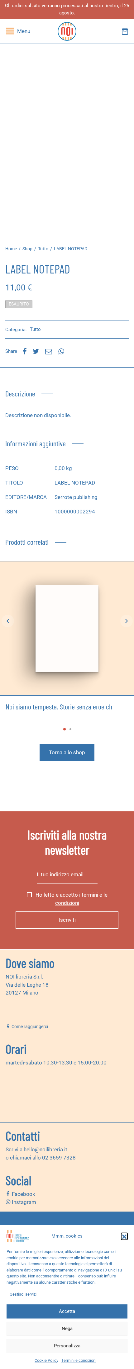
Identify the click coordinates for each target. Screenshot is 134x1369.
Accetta (67, 1311)
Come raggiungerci (29, 1026)
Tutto (43, 248)
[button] (124, 1236)
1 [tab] (64, 729)
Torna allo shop (67, 752)
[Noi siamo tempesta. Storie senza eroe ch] (67, 628)
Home (11, 248)
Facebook (23, 1194)
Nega (67, 1328)
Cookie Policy (46, 1360)
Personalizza (67, 1346)
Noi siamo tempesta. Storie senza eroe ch (59, 706)
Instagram (23, 1202)
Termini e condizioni (78, 1360)
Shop (27, 248)
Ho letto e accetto (71, 899)
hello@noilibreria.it (45, 1149)
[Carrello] (125, 31)
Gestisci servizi (23, 1294)
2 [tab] (70, 729)
